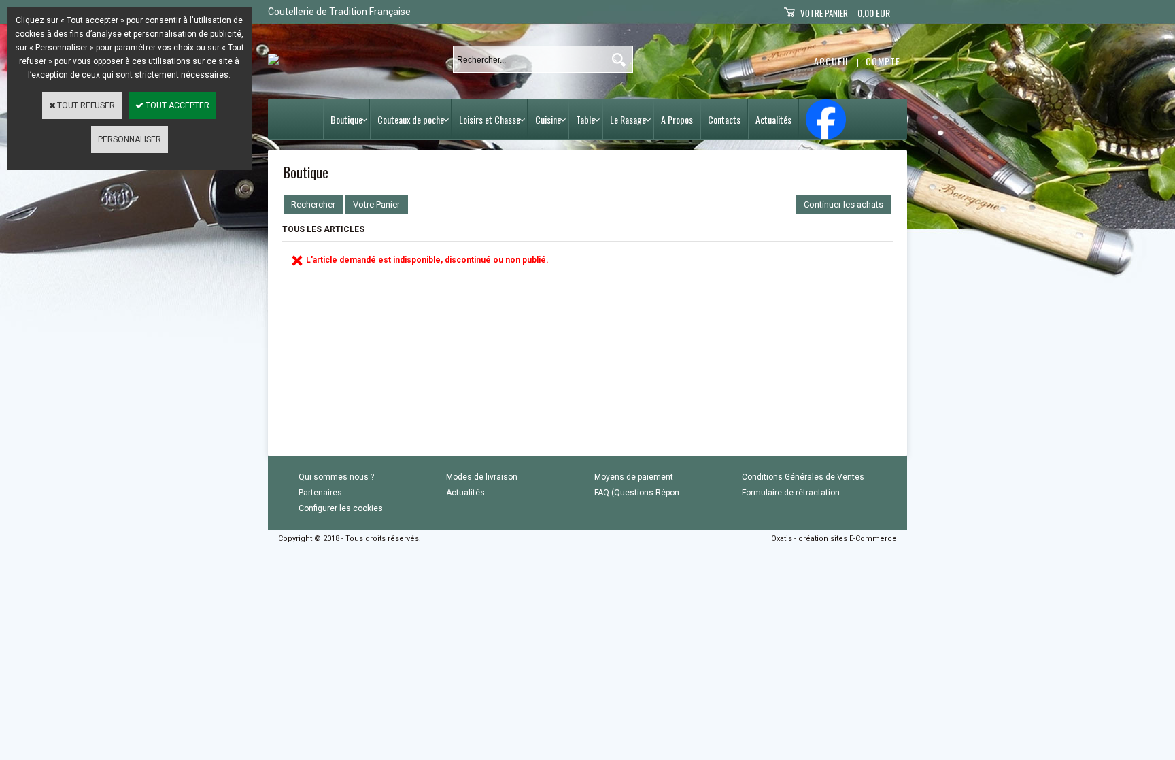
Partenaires (320, 492)
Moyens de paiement (633, 477)
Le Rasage (628, 119)
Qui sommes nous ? (336, 477)
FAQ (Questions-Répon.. (638, 492)
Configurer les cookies (341, 508)
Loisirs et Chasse (489, 119)
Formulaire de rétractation (791, 492)
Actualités (773, 119)
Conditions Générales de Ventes (803, 477)
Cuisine (548, 119)
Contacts (724, 119)
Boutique (346, 119)
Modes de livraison (481, 477)
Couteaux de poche (410, 119)
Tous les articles (323, 229)
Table (585, 119)
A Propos (677, 119)
